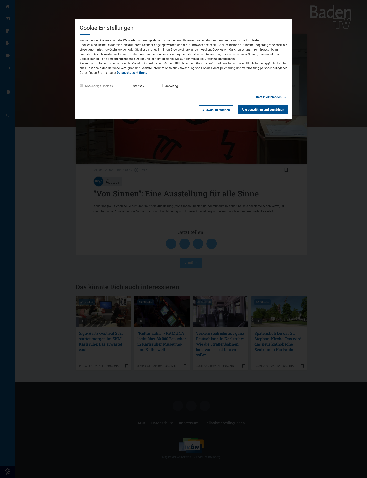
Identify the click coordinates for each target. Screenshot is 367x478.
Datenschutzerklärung (132, 73)
